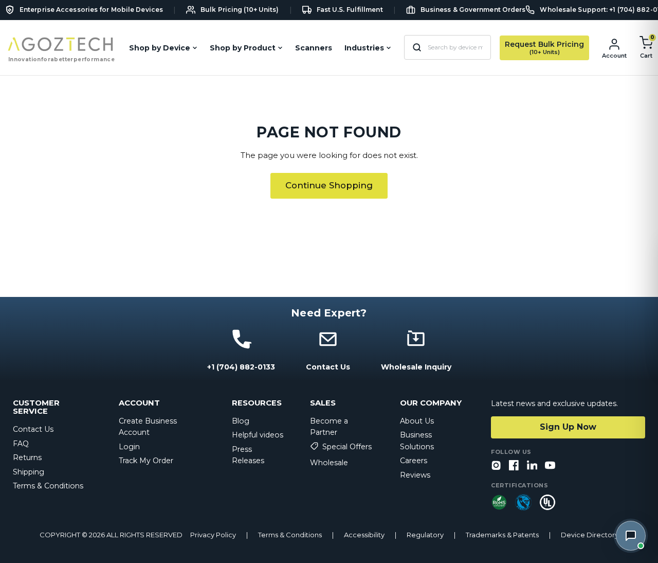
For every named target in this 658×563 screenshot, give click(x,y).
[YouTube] (550, 466)
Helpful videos (257, 434)
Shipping (28, 472)
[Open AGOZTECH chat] (631, 536)
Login (129, 446)
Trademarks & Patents (502, 535)
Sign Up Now (568, 427)
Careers (413, 460)
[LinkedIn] (532, 466)
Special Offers (347, 446)
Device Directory (589, 535)
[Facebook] (514, 466)
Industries (364, 47)
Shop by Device (159, 47)
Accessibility (364, 535)
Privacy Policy (213, 535)
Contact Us (33, 429)
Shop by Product (243, 47)
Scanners (313, 47)
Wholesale (329, 462)
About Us (417, 421)
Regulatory (425, 535)
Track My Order (146, 460)
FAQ (21, 443)
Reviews (415, 475)
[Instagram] (496, 466)
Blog (240, 421)
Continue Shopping (329, 185)
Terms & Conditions (48, 485)
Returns (27, 457)
